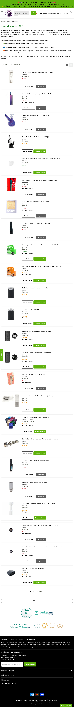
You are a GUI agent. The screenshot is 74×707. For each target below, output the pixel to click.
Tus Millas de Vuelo (53, 700)
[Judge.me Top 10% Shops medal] (60, 625)
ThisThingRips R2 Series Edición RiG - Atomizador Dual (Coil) (40, 245)
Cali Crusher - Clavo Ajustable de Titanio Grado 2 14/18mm (40, 439)
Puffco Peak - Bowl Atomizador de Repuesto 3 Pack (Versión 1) (41, 158)
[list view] (71, 65)
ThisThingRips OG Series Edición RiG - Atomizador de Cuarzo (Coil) (42, 266)
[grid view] (67, 65)
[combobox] (30, 13)
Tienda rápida (28, 86)
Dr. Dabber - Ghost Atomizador (31, 309)
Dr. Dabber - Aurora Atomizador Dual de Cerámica (36, 331)
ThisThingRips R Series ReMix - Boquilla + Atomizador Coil (39, 180)
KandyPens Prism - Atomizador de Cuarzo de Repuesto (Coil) (40, 525)
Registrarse (30, 664)
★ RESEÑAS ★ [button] (1, 355)
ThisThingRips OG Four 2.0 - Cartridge (33, 374)
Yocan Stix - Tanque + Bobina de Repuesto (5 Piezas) (37, 396)
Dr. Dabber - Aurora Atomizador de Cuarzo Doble (36, 352)
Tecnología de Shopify (37, 704)
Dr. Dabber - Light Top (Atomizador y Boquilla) (35, 460)
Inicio (3, 21)
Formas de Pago (33, 700)
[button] (66, 705)
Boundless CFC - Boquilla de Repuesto (33, 568)
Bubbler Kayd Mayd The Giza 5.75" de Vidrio (35, 115)
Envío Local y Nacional (21, 700)
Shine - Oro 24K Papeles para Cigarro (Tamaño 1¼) (37, 201)
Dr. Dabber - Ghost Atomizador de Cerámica (35, 288)
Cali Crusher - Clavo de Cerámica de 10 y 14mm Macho (38, 503)
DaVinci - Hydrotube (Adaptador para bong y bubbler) (37, 72)
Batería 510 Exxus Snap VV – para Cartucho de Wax (37, 94)
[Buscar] (33, 13)
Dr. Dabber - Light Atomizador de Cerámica (34, 482)
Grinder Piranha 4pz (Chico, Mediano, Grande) (35, 417)
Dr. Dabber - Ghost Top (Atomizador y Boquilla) (36, 223)
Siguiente (40, 591)
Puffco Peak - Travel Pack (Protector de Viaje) (35, 137)
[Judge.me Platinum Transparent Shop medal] (37, 625)
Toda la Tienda (42, 700)
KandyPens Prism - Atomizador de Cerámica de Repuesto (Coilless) (42, 547)
